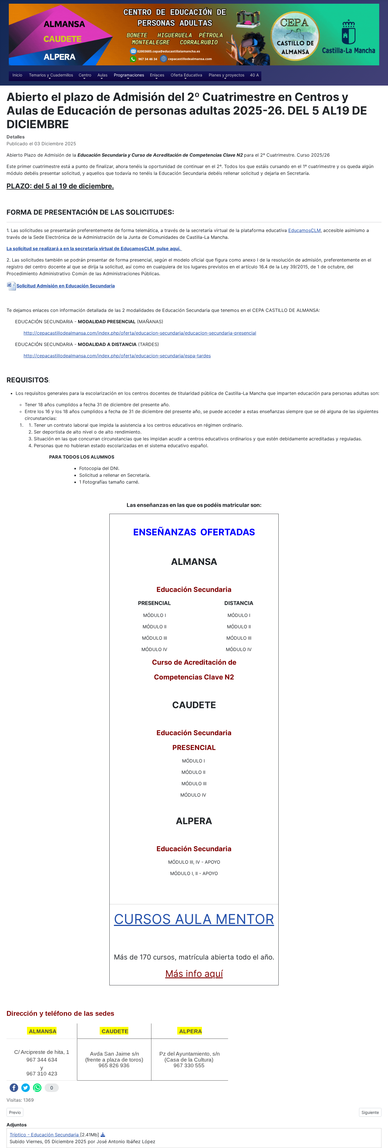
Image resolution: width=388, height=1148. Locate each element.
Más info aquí (194, 973)
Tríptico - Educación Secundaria (45, 1134)
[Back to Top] (380, 1140)
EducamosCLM (304, 230)
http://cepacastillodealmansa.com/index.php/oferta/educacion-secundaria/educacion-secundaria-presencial (140, 333)
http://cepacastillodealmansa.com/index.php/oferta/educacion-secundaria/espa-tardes (117, 356)
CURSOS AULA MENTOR (194, 919)
